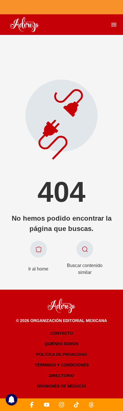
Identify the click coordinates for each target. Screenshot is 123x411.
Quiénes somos (61, 343)
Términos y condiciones (62, 365)
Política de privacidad (61, 354)
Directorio (61, 375)
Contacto (61, 333)
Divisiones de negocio (61, 386)
